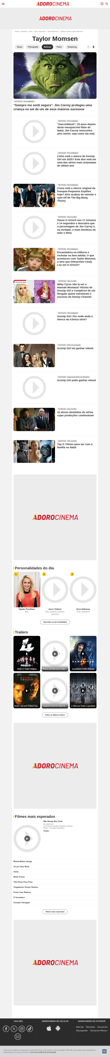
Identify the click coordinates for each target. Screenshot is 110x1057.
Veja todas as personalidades (55, 622)
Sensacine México (98, 1030)
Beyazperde (82, 1030)
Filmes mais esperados (55, 912)
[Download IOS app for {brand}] (50, 1028)
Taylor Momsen (52, 31)
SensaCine (102, 1027)
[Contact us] (18, 1036)
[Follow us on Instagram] (22, 1028)
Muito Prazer (19, 877)
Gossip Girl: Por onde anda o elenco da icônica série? (75, 318)
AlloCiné (80, 1027)
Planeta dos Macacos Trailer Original (55, 669)
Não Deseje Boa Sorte (53, 821)
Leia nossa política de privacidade (43, 1052)
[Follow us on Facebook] (6, 1028)
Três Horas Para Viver (23, 882)
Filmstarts (90, 1027)
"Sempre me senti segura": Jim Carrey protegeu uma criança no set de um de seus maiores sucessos (52, 107)
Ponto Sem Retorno (22, 892)
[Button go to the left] (88, 47)
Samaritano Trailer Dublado (83, 669)
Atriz (31, 31)
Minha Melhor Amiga (22, 861)
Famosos (24, 31)
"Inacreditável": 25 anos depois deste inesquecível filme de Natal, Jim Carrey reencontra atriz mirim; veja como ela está (76, 129)
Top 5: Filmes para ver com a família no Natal (75, 446)
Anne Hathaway (83, 609)
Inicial (17, 31)
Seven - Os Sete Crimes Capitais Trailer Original (27, 706)
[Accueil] (52, 4)
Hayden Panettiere (27, 609)
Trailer (46, 831)
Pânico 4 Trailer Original (27, 669)
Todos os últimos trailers (55, 715)
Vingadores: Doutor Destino (25, 887)
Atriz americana (40, 31)
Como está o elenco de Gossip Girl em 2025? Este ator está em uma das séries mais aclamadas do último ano (76, 161)
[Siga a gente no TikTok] (30, 1028)
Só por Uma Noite (21, 866)
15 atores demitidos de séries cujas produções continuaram (75, 414)
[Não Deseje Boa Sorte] (27, 838)
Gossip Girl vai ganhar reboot (75, 348)
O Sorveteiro (19, 897)
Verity (15, 872)
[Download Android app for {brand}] (59, 1028)
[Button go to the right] (93, 47)
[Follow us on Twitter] (14, 1028)
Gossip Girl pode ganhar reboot (76, 380)
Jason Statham (55, 609)
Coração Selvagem (21, 902)
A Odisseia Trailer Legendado (83, 706)
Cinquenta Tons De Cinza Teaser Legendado (55, 706)
